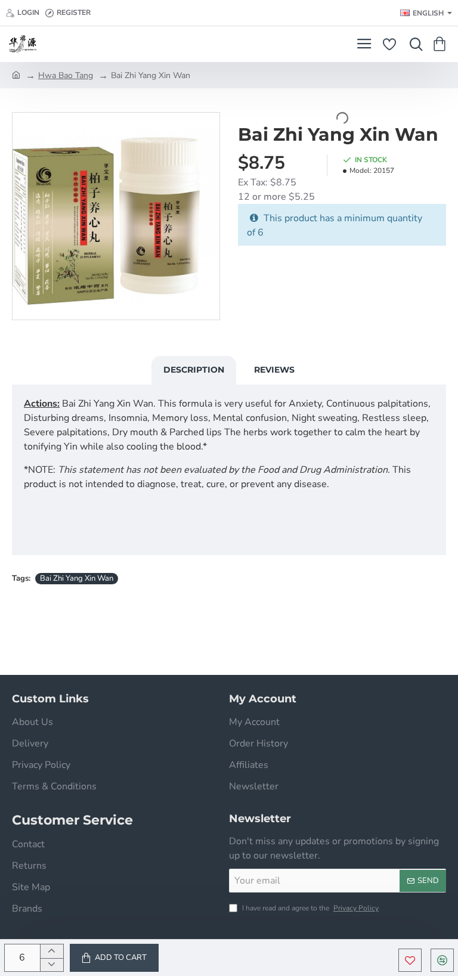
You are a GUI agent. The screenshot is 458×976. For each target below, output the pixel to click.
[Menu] (364, 44)
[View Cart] (441, 44)
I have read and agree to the (309, 908)
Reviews (274, 369)
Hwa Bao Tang (65, 75)
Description (193, 369)
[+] (51, 951)
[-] (51, 965)
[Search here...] (413, 44)
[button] (114, 958)
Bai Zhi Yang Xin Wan (76, 578)
